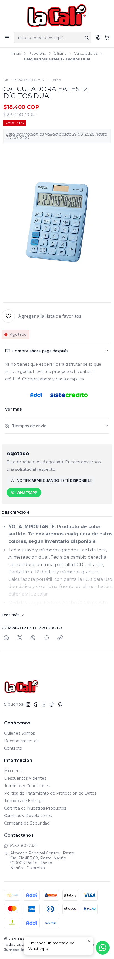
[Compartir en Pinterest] (46, 638)
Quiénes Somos (19, 733)
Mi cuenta (14, 770)
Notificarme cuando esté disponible (54, 480)
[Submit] (86, 37)
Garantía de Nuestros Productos (35, 808)
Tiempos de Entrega (24, 800)
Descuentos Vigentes (25, 778)
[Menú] (7, 37)
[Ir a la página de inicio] (57, 15)
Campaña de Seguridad (27, 823)
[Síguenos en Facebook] (36, 704)
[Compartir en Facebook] (6, 638)
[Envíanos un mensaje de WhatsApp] (103, 948)
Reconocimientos (21, 740)
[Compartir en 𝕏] (19, 638)
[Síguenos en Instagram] (28, 704)
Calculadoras (86, 53)
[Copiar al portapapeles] (59, 638)
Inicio (16, 53)
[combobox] (52, 37)
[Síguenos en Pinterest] (60, 704)
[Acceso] (98, 37)
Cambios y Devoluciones (28, 815)
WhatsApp (27, 492)
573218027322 (24, 845)
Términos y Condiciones (27, 785)
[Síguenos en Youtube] (44, 704)
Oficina (60, 53)
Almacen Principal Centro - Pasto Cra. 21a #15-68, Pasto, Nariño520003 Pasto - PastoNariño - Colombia (42, 860)
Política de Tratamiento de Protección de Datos (50, 793)
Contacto (13, 748)
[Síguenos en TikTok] (52, 704)
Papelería (37, 53)
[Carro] (107, 37)
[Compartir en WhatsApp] (33, 638)
